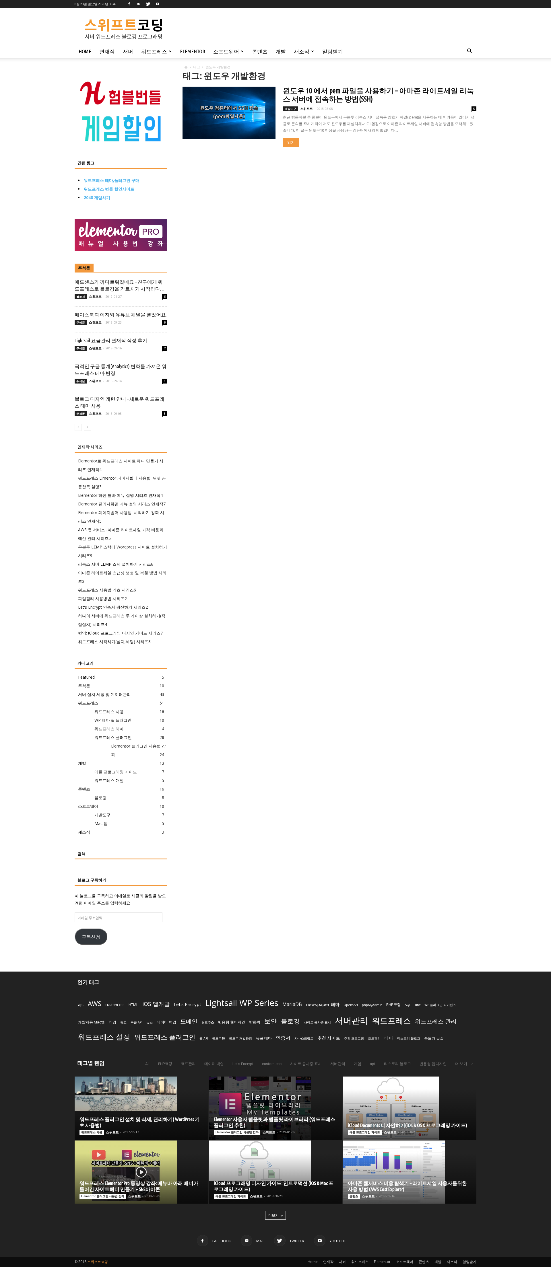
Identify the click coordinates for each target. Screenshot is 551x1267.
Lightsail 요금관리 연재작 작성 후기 (111, 340)
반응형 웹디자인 (231, 1022)
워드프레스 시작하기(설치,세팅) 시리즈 (114, 641)
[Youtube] (157, 4)
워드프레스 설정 (104, 1037)
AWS (94, 1003)
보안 (270, 1021)
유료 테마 (264, 1038)
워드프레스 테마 (109, 728)
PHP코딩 (393, 1004)
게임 (112, 1022)
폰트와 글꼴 (434, 1038)
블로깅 (80, 297)
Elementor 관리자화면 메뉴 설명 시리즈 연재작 (122, 504)
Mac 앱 (101, 823)
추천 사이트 (328, 1038)
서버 (128, 51)
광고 (123, 1022)
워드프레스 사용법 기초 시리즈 (107, 590)
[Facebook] (129, 4)
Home (85, 51)
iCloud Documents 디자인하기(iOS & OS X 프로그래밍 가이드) (407, 1125)
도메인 (188, 1021)
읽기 (291, 142)
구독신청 (91, 936)
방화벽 (254, 1022)
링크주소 (207, 1022)
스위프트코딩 (97, 1261)
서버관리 (351, 1020)
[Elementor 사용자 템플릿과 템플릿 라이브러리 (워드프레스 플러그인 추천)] (275, 1108)
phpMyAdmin (372, 1005)
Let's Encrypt (187, 1004)
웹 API (203, 1038)
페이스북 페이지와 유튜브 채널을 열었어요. (121, 314)
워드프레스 (154, 51)
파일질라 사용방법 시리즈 (102, 598)
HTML (133, 1004)
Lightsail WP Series (241, 1003)
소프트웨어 (226, 51)
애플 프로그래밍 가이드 (115, 771)
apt (81, 1004)
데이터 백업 (166, 1022)
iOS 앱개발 (156, 1004)
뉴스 (149, 1022)
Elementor (192, 51)
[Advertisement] (311, 29)
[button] (469, 52)
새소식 (301, 51)
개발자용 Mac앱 (91, 1022)
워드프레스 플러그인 (113, 737)
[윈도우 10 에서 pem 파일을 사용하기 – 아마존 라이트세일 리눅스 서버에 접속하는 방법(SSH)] (229, 113)
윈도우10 (218, 1038)
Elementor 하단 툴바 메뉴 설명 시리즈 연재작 (120, 495)
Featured (86, 677)
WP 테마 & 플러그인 (112, 720)
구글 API (136, 1022)
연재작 (107, 51)
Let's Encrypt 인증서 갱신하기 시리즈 (113, 607)
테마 (389, 1038)
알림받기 (332, 51)
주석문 (84, 268)
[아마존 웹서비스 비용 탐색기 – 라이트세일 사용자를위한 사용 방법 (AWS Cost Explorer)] (409, 1172)
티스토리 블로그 (408, 1038)
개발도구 (290, 109)
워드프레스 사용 (109, 711)
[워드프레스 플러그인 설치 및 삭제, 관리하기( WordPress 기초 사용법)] (141, 1094)
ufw (417, 1005)
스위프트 (306, 108)
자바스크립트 (303, 1038)
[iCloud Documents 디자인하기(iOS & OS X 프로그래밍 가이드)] (409, 1108)
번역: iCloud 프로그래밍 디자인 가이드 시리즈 (120, 633)
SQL (408, 1005)
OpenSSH (351, 1005)
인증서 (283, 1037)
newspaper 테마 (322, 1004)
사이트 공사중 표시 (317, 1022)
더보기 (273, 1215)
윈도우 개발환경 (240, 1038)
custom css (115, 1004)
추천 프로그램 (354, 1038)
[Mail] (138, 4)
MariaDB (292, 1004)
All (147, 1064)
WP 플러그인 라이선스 (440, 1005)
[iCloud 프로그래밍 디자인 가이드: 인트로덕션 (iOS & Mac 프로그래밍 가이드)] (275, 1161)
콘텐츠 (259, 51)
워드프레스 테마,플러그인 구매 (111, 180)
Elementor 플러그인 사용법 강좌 (237, 1132)
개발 (281, 51)
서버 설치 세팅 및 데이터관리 (104, 694)
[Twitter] (148, 4)
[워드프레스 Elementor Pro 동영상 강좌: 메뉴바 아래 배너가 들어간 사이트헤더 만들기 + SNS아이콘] (141, 1172)
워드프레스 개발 (109, 780)
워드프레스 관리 (436, 1021)
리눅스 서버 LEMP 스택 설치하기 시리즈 (115, 564)
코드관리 (374, 1038)
